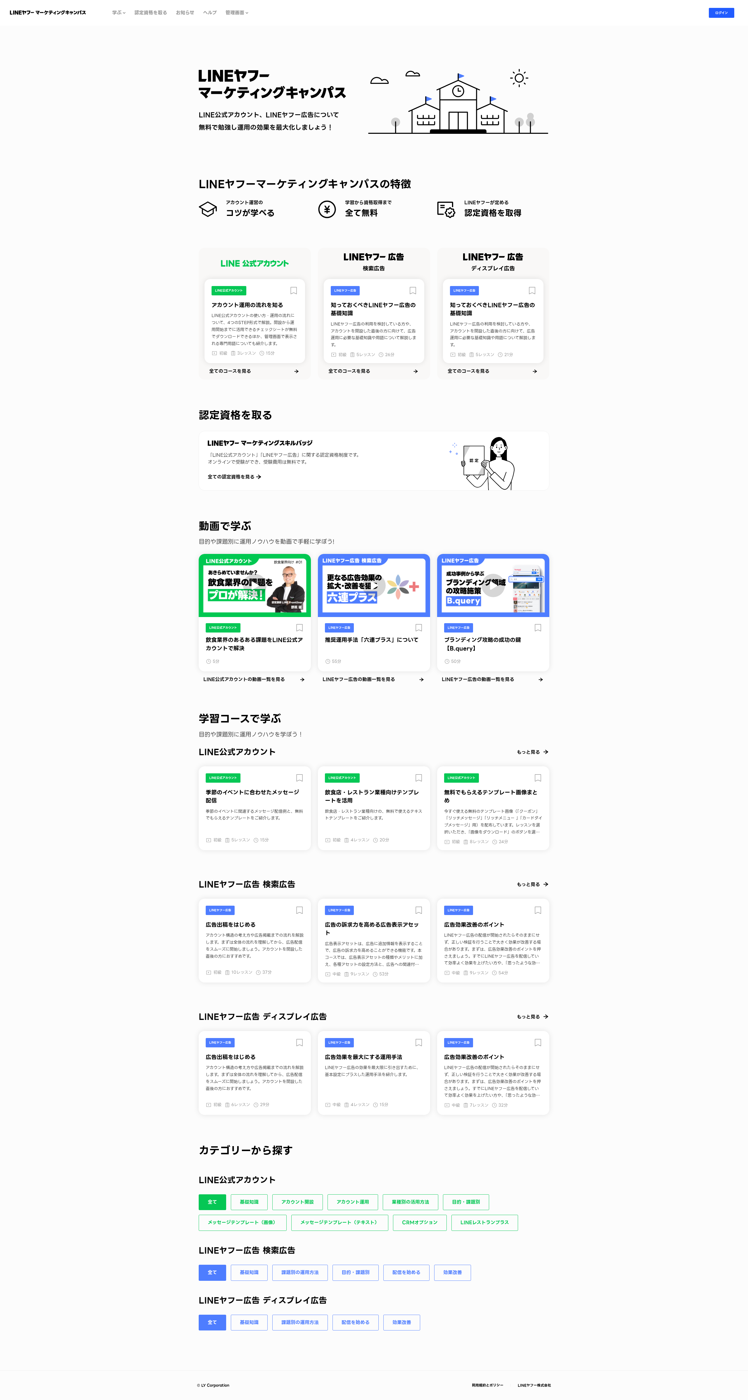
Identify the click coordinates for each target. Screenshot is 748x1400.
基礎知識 (249, 1202)
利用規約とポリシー (488, 1385)
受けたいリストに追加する (293, 290)
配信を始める (406, 1272)
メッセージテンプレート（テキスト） (339, 1222)
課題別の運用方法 (300, 1272)
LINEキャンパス (48, 12)
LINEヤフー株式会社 (534, 1385)
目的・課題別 (466, 1202)
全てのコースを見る (230, 371)
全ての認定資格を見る (231, 477)
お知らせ (185, 13)
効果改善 (452, 1272)
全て (212, 1202)
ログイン (721, 12)
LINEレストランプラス (484, 1222)
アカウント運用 (353, 1202)
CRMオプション (420, 1222)
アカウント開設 (297, 1202)
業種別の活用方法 (410, 1202)
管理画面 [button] (235, 13)
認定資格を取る (150, 13)
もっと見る (528, 752)
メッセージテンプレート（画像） (243, 1222)
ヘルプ (210, 13)
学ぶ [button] (117, 13)
